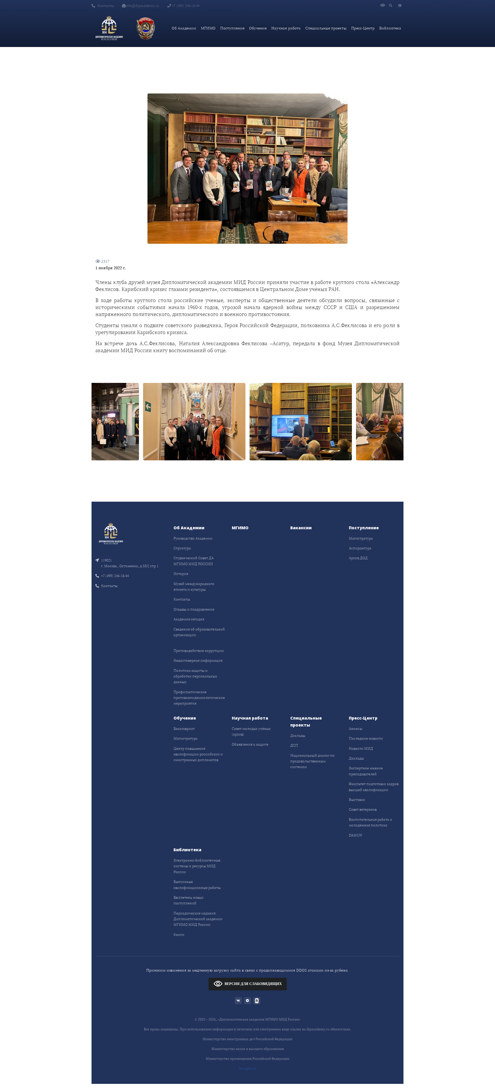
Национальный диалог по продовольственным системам (312, 761)
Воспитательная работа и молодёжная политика (370, 822)
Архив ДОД (358, 558)
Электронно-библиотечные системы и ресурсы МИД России (197, 866)
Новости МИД (361, 748)
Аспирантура (360, 548)
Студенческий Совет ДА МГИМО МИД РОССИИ (194, 560)
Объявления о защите (250, 744)
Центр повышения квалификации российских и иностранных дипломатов (198, 754)
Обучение (258, 28)
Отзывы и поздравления (194, 609)
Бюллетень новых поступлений (188, 900)
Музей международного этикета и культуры (194, 586)
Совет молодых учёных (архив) (251, 731)
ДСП (294, 745)
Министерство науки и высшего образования (247, 1049)
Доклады (297, 735)
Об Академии (184, 28)
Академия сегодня (189, 619)
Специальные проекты (325, 28)
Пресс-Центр (363, 28)
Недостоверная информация (198, 660)
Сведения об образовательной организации (199, 632)
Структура (182, 548)
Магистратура (361, 538)
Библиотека (390, 28)
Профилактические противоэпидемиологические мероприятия (199, 697)
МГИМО (208, 28)
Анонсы (355, 728)
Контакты (105, 5)
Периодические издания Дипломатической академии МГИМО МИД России (198, 919)
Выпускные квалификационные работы (197, 884)
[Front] (110, 533)
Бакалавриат (184, 728)
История (181, 573)
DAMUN (355, 835)
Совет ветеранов (363, 809)
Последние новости (366, 738)
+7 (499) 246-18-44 (185, 5)
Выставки (357, 799)
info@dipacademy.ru (142, 5)
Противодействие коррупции (199, 650)
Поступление (232, 28)
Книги (179, 934)
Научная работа (286, 28)
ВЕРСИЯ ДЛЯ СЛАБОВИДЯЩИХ (253, 984)
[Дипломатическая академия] (109, 28)
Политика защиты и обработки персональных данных (195, 676)
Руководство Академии (193, 538)
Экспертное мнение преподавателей (366, 771)
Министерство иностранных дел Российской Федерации (247, 1039)
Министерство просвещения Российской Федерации (247, 1059)
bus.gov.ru (247, 1068)
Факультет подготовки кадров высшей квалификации (374, 786)
